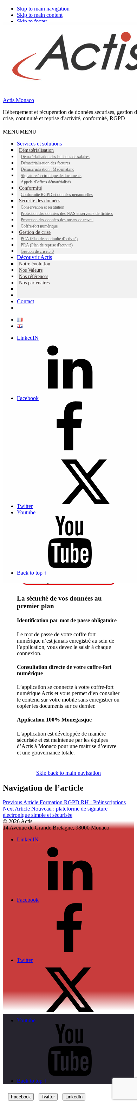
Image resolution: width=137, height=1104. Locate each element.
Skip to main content (40, 15)
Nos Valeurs (31, 270)
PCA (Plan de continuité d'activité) (49, 238)
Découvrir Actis (34, 257)
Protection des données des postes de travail (57, 219)
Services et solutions (39, 144)
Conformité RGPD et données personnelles (57, 194)
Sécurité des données (39, 200)
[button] (20, 132)
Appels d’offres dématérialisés (46, 182)
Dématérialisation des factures (45, 163)
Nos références (33, 276)
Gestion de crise (35, 232)
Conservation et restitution (42, 207)
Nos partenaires (34, 282)
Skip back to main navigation (68, 773)
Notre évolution (34, 263)
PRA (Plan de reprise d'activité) (47, 245)
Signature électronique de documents (51, 175)
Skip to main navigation (43, 9)
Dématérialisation (36, 150)
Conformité (30, 188)
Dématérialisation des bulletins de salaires (55, 156)
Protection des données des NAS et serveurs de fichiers (67, 213)
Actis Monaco (18, 100)
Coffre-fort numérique (39, 226)
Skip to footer (32, 21)
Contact (25, 301)
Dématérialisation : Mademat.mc (47, 169)
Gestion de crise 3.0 (37, 251)
